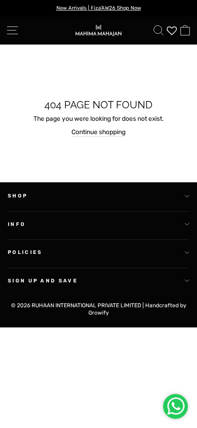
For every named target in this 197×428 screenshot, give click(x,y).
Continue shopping (98, 131)
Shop (17, 196)
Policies (25, 252)
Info (17, 224)
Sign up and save (43, 281)
